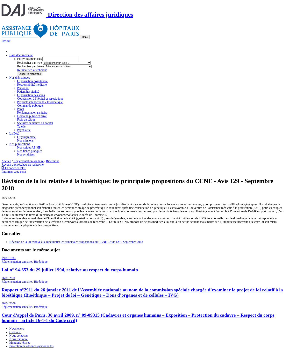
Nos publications (19, 144)
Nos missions (25, 140)
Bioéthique (52, 161)
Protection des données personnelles (31, 346)
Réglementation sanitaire (32, 112)
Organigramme (26, 137)
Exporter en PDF (15, 168)
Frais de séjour (26, 119)
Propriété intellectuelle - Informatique (40, 102)
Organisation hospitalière (32, 81)
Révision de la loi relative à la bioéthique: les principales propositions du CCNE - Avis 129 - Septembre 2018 (76, 241)
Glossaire (15, 332)
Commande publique (30, 105)
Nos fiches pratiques (29, 151)
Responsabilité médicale (32, 84)
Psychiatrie (24, 130)
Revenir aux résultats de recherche (23, 164)
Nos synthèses (26, 154)
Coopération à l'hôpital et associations (40, 98)
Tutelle (21, 126)
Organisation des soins (31, 95)
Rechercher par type (29, 62)
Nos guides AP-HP (29, 147)
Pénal (20, 109)
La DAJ (14, 133)
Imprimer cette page (14, 171)
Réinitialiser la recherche (32, 70)
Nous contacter (18, 335)
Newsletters (16, 328)
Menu (85, 37)
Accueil (6, 161)
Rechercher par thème (30, 66)
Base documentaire (21, 55)
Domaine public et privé (32, 116)
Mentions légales (19, 342)
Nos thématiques (19, 77)
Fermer (6, 40)
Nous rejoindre (18, 339)
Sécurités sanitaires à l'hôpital (35, 123)
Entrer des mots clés (29, 58)
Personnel (23, 88)
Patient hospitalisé (28, 91)
